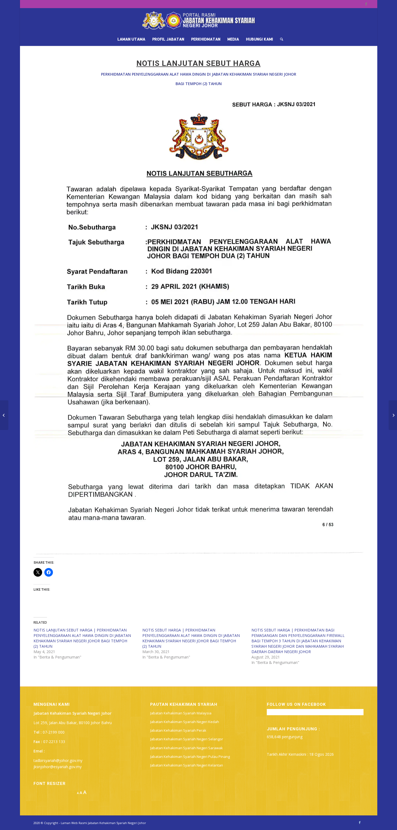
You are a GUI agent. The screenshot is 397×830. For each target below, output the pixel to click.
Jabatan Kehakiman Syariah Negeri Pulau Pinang (190, 756)
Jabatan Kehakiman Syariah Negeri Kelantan (186, 765)
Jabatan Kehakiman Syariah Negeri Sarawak (186, 747)
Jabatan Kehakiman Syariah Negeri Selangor (186, 739)
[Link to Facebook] (366, 4)
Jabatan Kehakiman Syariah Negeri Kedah (184, 721)
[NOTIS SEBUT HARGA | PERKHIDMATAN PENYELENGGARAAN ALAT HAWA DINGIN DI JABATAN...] (4, 415)
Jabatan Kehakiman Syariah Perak (178, 730)
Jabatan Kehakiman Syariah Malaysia (180, 713)
